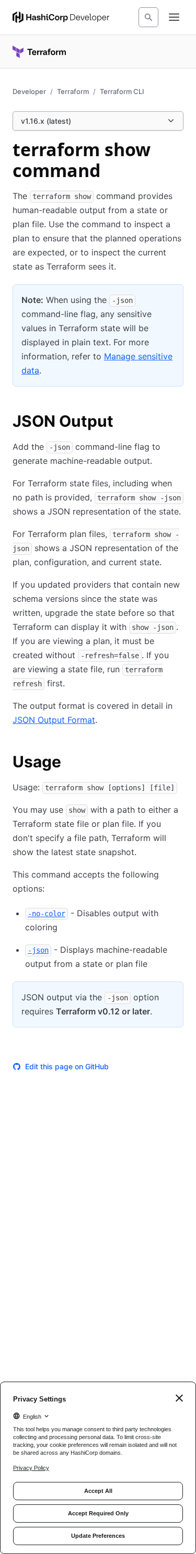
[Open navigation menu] (174, 17)
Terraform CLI (122, 91)
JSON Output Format (54, 720)
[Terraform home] (39, 52)
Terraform (73, 91)
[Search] (148, 17)
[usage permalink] (71, 763)
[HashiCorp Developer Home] (61, 17)
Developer (29, 91)
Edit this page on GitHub (67, 1066)
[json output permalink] (124, 422)
